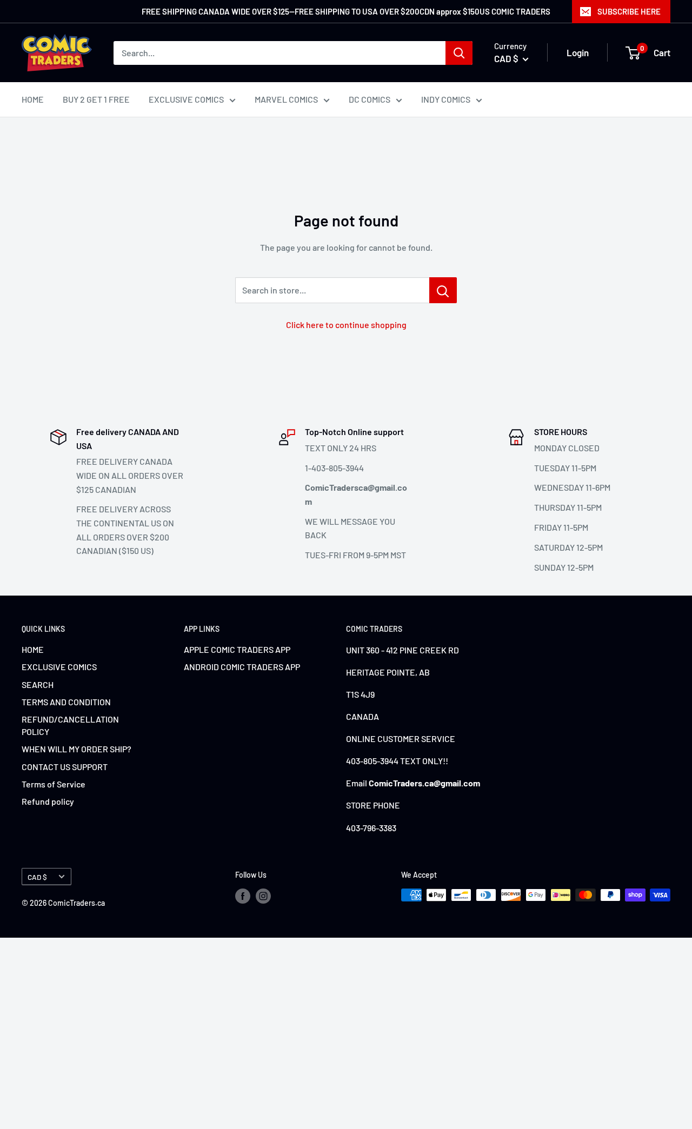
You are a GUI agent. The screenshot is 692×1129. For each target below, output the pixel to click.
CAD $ (37, 876)
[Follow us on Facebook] (242, 896)
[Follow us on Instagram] (263, 896)
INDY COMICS (445, 99)
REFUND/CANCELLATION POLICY (70, 725)
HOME (33, 99)
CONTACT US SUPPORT (65, 766)
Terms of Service (53, 784)
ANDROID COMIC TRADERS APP (242, 667)
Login (578, 52)
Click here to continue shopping (346, 324)
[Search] (459, 53)
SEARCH (38, 684)
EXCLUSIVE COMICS (186, 99)
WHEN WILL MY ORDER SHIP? (76, 749)
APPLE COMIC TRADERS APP (237, 649)
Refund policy (48, 801)
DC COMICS (369, 99)
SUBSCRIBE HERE (629, 11)
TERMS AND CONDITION (66, 702)
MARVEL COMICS (286, 99)
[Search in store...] (443, 290)
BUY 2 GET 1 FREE (96, 99)
